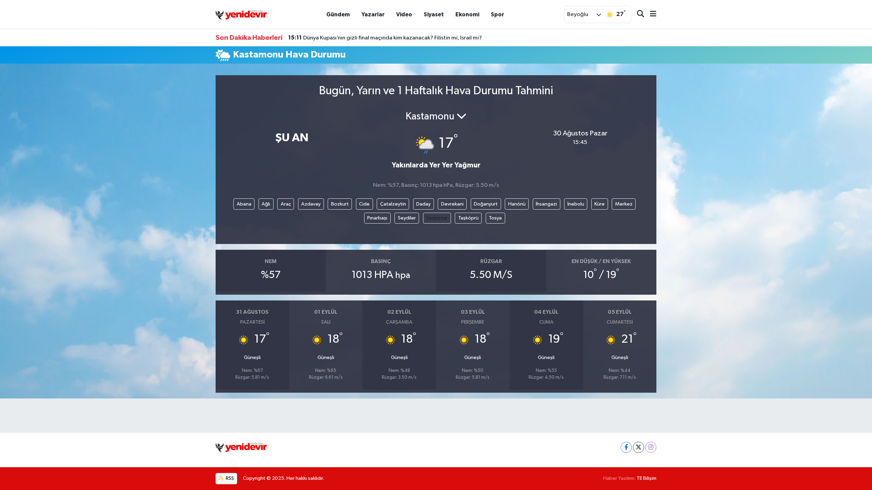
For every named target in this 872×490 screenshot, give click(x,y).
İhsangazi (546, 204)
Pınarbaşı (377, 217)
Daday (423, 204)
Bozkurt (340, 204)
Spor (497, 14)
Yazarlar (373, 14)
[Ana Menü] (650, 14)
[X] (638, 447)
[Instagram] (650, 447)
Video (404, 14)
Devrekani (452, 204)
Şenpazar (437, 217)
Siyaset (434, 14)
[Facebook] (626, 447)
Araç (286, 204)
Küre (599, 204)
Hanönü (517, 204)
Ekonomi (467, 14)
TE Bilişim (646, 478)
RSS (229, 478)
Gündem (338, 14)
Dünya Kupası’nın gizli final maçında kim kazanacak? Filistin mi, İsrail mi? (385, 38)
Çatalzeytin (393, 204)
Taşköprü (468, 217)
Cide (364, 204)
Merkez (624, 204)
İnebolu (575, 204)
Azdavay (311, 204)
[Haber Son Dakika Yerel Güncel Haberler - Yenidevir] (241, 14)
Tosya (495, 217)
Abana (244, 204)
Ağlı (266, 204)
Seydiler (407, 217)
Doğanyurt (486, 204)
